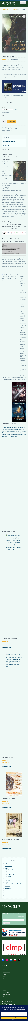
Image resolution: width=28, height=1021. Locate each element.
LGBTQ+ (6, 890)
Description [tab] (6, 137)
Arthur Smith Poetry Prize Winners (15, 883)
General (5, 987)
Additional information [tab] (9, 141)
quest (12, 131)
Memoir (9, 880)
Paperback (7, 130)
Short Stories (11, 874)
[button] (24, 16)
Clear (16, 109)
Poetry (6, 882)
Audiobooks (9, 128)
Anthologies (7, 863)
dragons (6, 131)
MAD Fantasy (14, 9)
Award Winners (8, 866)
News (4, 985)
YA (10, 130)
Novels (3, 130)
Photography (8, 892)
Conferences (6, 996)
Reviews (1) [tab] (6, 145)
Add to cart (12, 121)
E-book (14, 128)
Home (4, 9)
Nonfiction (7, 878)
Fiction (8, 9)
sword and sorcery (18, 131)
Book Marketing (6, 994)
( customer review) (13, 59)
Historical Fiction (12, 869)
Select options (7, 647)
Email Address (6, 918)
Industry (5, 990)
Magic (9, 131)
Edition (3, 107)
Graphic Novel (8, 888)
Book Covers (6, 992)
